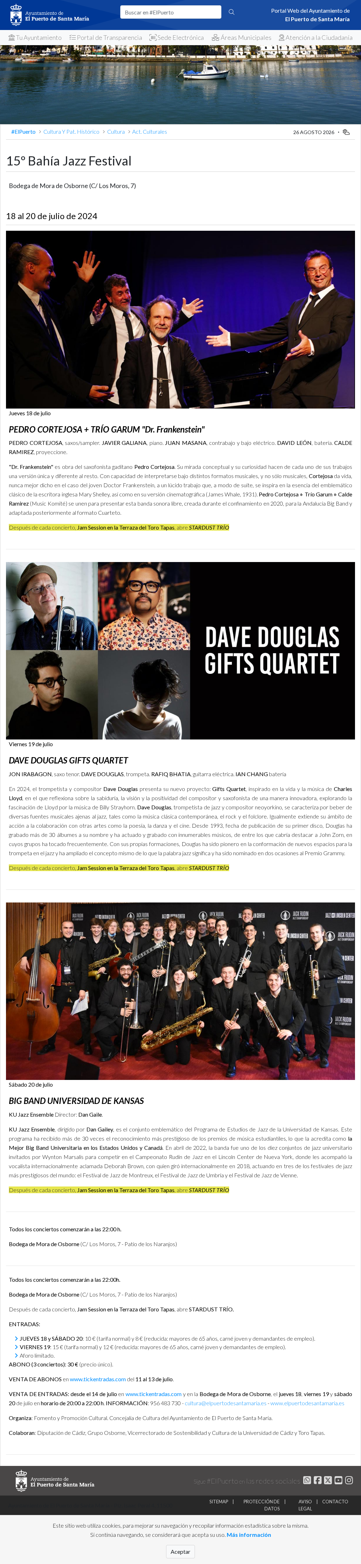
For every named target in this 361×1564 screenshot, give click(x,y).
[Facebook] (317, 1481)
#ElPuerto (24, 131)
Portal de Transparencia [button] (109, 37)
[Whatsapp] (306, 1481)
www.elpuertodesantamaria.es (307, 1403)
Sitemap (218, 1501)
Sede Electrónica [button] (180, 37)
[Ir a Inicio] (60, 15)
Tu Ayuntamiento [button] (38, 37)
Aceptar (180, 1551)
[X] (327, 1481)
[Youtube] (337, 1481)
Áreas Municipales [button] (245, 37)
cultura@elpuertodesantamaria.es (226, 1403)
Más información (249, 1534)
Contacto (335, 1501)
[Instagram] (348, 1481)
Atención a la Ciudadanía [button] (318, 37)
